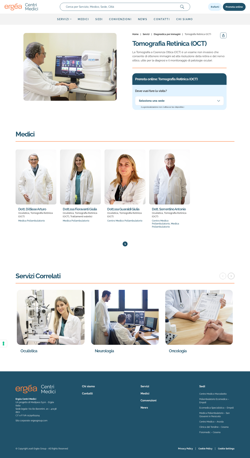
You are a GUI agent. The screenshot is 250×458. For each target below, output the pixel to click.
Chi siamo (184, 19)
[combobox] (125, 7)
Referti (215, 6)
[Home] (21, 6)
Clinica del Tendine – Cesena (214, 427)
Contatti (162, 19)
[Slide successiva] (231, 276)
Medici (83, 19)
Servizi (63, 19)
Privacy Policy (185, 448)
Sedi (99, 19)
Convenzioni (120, 19)
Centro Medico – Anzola (211, 421)
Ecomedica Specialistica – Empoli (216, 408)
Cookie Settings (226, 448)
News (143, 19)
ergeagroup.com (39, 420)
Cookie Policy (205, 448)
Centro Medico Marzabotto (213, 394)
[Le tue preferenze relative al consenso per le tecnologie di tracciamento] (3, 343)
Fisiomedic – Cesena (210, 432)
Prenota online (234, 6)
